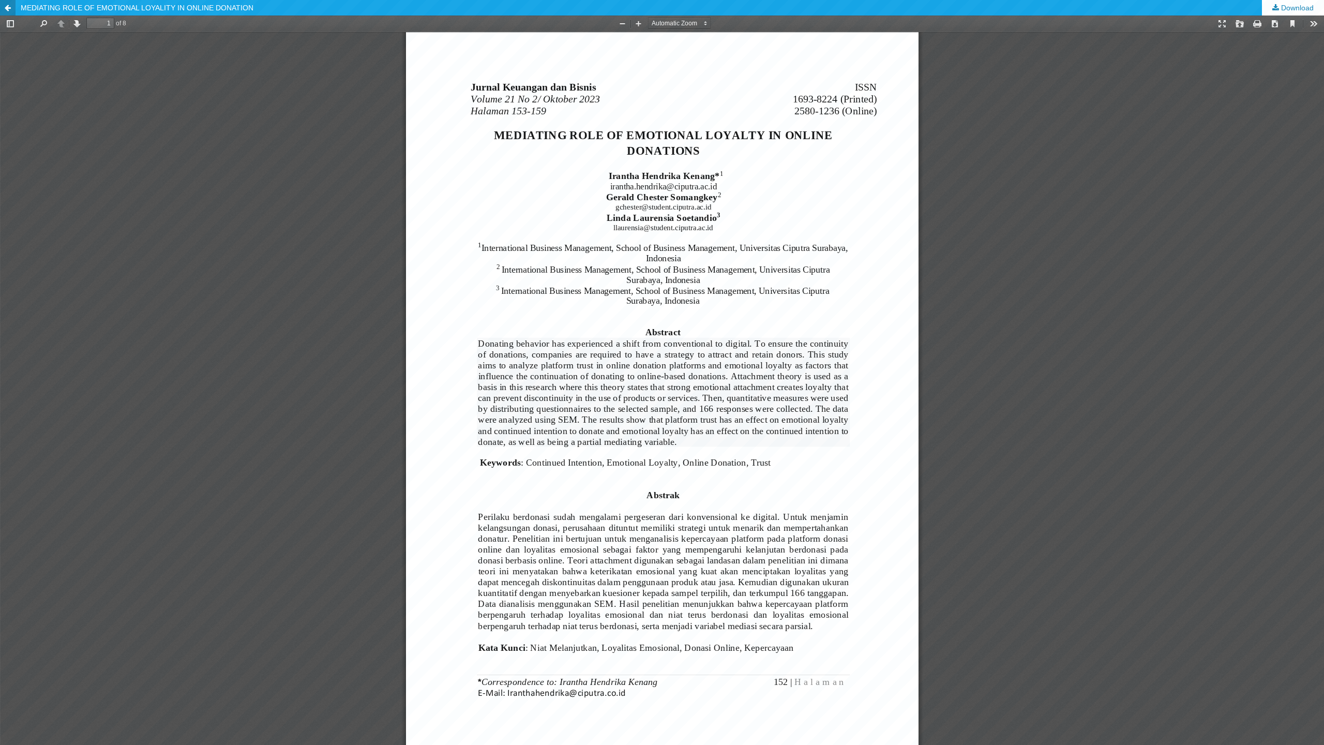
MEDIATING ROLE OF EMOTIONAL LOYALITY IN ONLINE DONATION (137, 8)
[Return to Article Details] (8, 8)
